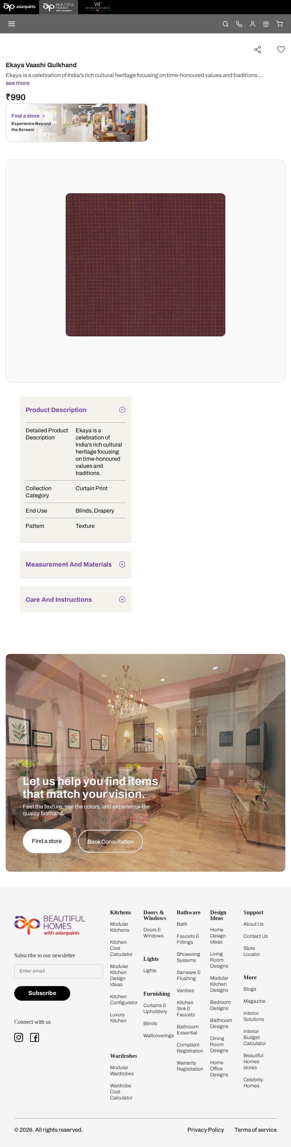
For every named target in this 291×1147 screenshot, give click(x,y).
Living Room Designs (219, 960)
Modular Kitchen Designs (219, 984)
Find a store (25, 116)
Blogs (249, 989)
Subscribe (42, 993)
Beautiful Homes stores (253, 1061)
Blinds (150, 1023)
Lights (150, 970)
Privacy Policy (205, 1130)
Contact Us (255, 936)
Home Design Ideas (218, 936)
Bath (182, 924)
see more (17, 83)
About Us (253, 924)
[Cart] (279, 24)
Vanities (185, 990)
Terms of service (256, 1130)
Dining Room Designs (219, 1044)
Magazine (254, 1001)
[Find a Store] (266, 24)
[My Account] (252, 24)
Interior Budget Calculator (254, 1037)
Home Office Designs (219, 1068)
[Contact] (239, 24)
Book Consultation (110, 842)
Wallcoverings (158, 1035)
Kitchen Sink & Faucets (186, 1008)
